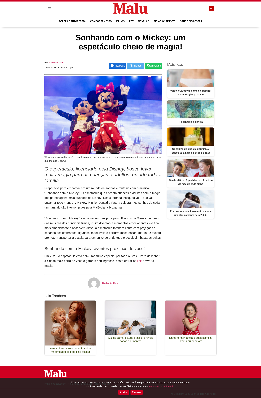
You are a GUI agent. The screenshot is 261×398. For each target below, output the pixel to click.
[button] (49, 8)
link (139, 261)
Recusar (136, 392)
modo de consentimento (161, 386)
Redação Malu (56, 62)
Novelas (143, 21)
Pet (131, 21)
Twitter (137, 65)
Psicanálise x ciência (191, 122)
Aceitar (123, 392)
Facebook (119, 65)
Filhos (120, 21)
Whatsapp (155, 65)
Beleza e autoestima (72, 21)
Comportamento (101, 21)
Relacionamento (165, 21)
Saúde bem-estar (191, 21)
